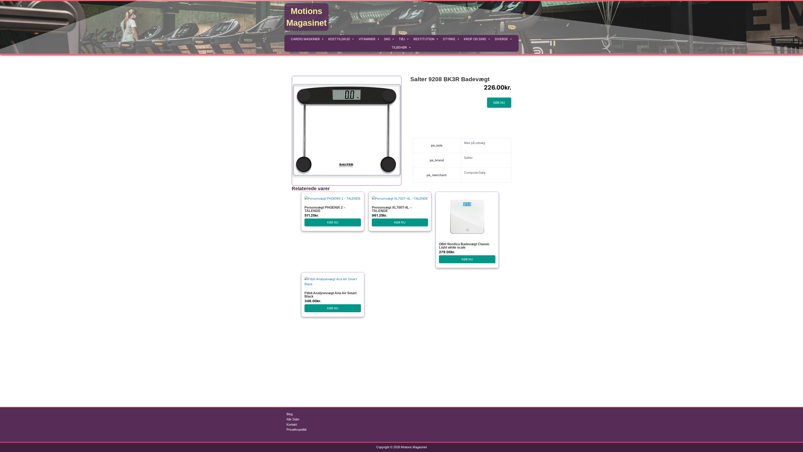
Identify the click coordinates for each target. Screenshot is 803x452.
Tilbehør (399, 47)
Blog (289, 414)
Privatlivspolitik (296, 429)
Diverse (501, 39)
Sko (387, 39)
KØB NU (499, 103)
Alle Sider (292, 419)
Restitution (423, 39)
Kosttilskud (339, 39)
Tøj (402, 39)
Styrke (449, 39)
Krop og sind (475, 39)
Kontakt (291, 424)
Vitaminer (367, 39)
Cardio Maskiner (305, 39)
